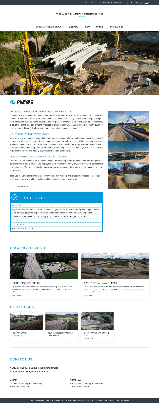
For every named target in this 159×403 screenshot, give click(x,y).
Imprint (60, 400)
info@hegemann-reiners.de (111, 2)
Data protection (51, 400)
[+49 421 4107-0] (83, 2)
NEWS (87, 27)
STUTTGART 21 (20, 333)
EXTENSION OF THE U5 (26, 283)
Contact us (33, 400)
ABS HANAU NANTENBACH (61, 333)
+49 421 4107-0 (90, 2)
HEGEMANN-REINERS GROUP (48, 27)
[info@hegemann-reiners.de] (100, 2)
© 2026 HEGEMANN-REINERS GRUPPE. (101, 400)
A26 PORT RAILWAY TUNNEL (101, 283)
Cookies (41, 400)
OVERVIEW (73, 27)
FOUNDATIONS (116, 27)
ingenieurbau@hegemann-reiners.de (30, 371)
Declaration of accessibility (74, 400)
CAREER (99, 27)
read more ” (17, 295)
